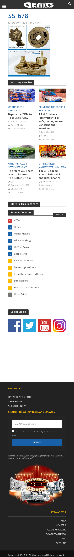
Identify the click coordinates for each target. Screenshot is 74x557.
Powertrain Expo (56, 534)
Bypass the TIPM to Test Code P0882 (20, 116)
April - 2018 (14, 110)
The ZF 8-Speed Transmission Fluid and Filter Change (50, 174)
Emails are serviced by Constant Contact (21, 458)
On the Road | (16, 107)
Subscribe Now (17, 405)
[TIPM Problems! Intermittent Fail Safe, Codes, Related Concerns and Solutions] (52, 95)
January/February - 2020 (52, 167)
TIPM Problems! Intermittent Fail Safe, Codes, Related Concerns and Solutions (51, 121)
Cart (63, 538)
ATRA (63, 520)
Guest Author (47, 185)
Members (61, 525)
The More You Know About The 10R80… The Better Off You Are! (20, 176)
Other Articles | (18, 163)
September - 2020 (17, 167)
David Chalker (17, 125)
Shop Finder (15, 401)
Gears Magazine (56, 529)
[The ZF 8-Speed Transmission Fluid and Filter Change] (52, 151)
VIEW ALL (59, 214)
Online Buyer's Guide (20, 396)
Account (61, 543)
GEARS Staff (16, 188)
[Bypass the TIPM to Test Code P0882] (21, 95)
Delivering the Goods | (52, 107)
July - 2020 (44, 110)
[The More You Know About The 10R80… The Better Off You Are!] (21, 151)
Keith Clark (46, 135)
